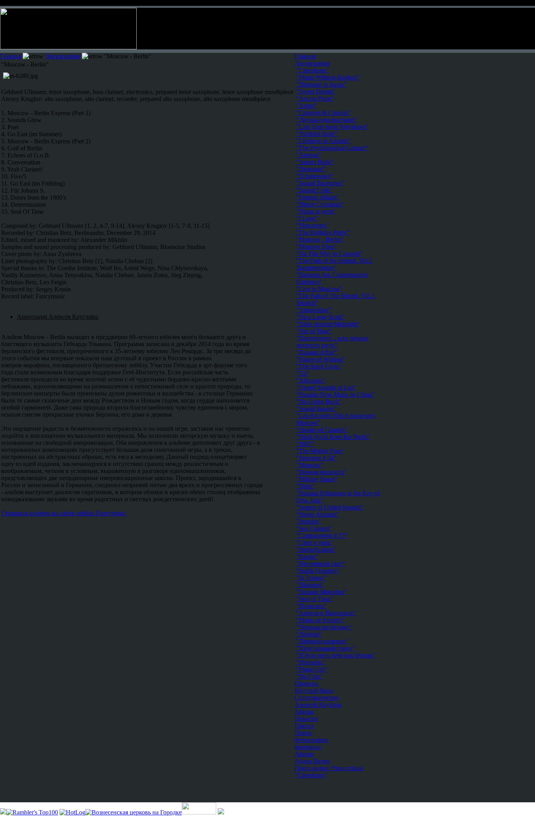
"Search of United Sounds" (329, 507)
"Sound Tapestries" (320, 183)
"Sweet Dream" (315, 91)
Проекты (306, 683)
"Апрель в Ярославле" (326, 613)
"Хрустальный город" (325, 648)
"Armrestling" (313, 310)
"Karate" (307, 556)
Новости (306, 718)
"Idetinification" (316, 549)
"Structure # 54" (316, 458)
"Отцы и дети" (316, 211)
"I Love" (307, 218)
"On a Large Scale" (320, 317)
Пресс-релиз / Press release (329, 768)
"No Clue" (309, 676)
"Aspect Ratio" (315, 162)
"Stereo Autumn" (317, 514)
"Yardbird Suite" (316, 133)
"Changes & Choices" (323, 112)
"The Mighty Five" (319, 451)
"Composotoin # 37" (321, 535)
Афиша (304, 711)
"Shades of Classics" (321, 429)
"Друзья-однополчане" (326, 119)
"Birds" (305, 486)
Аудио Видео (312, 761)
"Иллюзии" (311, 606)
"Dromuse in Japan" (321, 84)
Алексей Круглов (318, 704)
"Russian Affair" (316, 352)
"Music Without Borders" (327, 77)
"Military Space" (317, 479)
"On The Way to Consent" (329, 253)
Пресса (304, 725)
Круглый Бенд (314, 690)
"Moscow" (309, 465)
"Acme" (306, 105)
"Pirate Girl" (311, 669)
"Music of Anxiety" (320, 620)
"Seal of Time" (314, 599)
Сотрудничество (316, 697)
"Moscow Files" (316, 246)
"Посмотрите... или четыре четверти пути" (332, 341)
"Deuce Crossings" (319, 204)
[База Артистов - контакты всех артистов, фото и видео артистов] (199, 812)
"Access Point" (315, 98)
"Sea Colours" (314, 528)
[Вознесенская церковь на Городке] (133, 812)
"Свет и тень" (314, 542)
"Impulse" (308, 521)
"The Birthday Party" (322, 232)
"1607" (305, 443)
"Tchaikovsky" (314, 176)
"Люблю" (309, 634)
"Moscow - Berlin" (319, 239)
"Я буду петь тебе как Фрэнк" (335, 655)
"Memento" (310, 662)
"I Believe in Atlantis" (323, 140)
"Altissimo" (310, 380)
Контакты (308, 747)
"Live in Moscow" (319, 288)
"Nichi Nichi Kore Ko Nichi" (332, 436)
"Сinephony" (312, 70)
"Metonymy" (312, 225)
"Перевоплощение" (322, 641)
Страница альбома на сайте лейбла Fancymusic (63, 513)
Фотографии (311, 740)
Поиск (303, 732)
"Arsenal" (308, 155)
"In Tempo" (310, 577)
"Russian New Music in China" (335, 394)
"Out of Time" (314, 331)
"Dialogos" (310, 584)
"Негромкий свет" (320, 563)
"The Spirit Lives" (319, 366)
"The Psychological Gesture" (332, 147)
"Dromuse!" (311, 169)
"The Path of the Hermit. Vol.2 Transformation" (334, 264)
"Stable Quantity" (318, 570)
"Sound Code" (314, 190)
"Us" (302, 373)
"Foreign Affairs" (317, 197)
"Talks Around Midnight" (328, 324)
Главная (10, 56)
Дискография (62, 56)
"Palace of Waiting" (320, 359)
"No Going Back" (318, 401)
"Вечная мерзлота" (321, 472)
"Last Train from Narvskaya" (332, 126)
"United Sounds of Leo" (326, 387)
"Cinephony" (311, 775)
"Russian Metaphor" (321, 592)
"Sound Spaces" (316, 408)
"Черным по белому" (324, 627)
